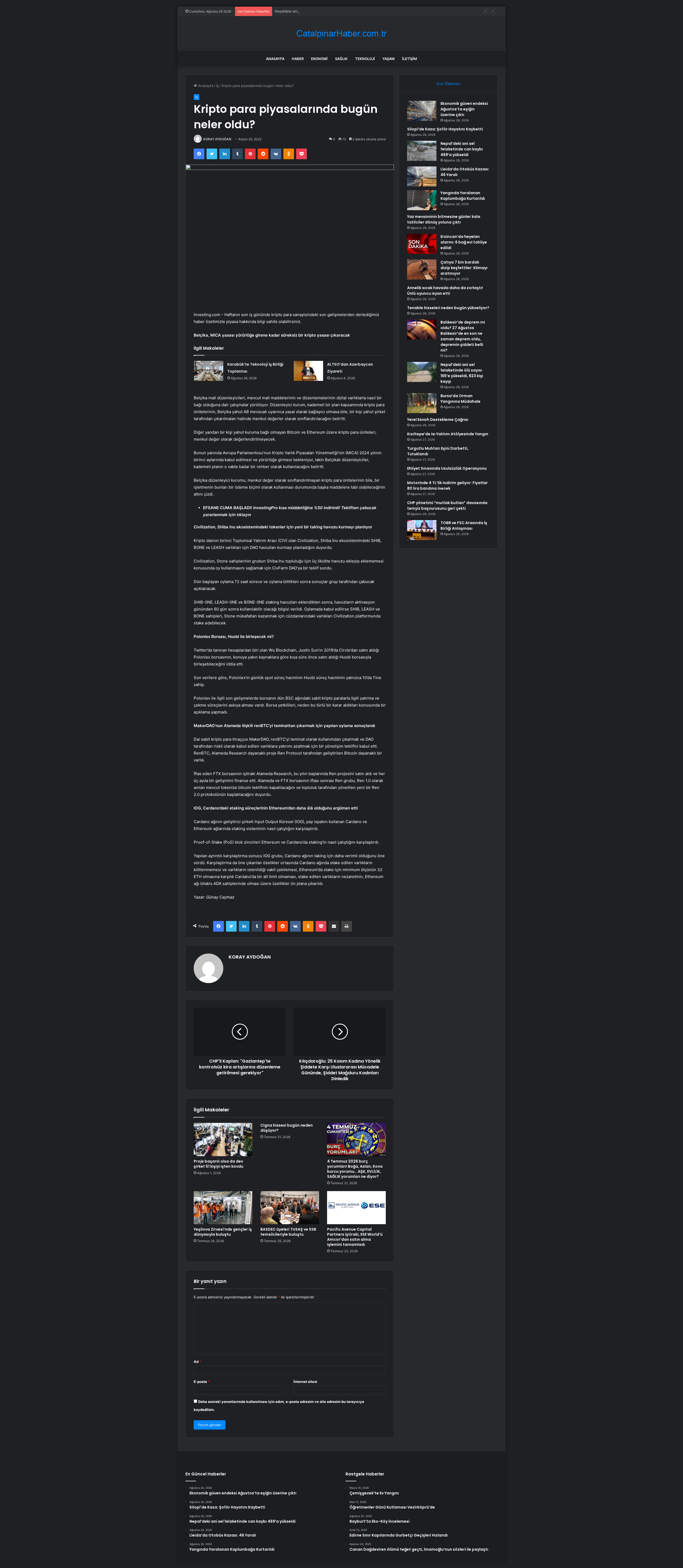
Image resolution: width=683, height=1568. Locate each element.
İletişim (409, 59)
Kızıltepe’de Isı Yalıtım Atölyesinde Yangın (447, 434)
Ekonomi (319, 59)
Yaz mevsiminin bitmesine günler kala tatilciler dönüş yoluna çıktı (443, 219)
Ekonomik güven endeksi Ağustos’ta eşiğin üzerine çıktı (464, 109)
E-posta (202, 1381)
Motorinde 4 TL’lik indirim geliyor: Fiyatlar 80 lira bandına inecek (447, 485)
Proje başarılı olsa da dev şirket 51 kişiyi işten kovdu (218, 1164)
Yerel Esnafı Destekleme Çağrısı (437, 419)
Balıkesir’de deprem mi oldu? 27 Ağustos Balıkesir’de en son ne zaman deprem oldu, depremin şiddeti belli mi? (462, 336)
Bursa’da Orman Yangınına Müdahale (460, 398)
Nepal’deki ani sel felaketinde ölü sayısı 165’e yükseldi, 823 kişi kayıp (461, 373)
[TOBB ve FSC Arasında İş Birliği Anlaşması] (421, 530)
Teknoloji (365, 59)
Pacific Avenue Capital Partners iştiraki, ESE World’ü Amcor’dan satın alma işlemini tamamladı (355, 1237)
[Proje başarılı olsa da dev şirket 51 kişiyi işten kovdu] (223, 1139)
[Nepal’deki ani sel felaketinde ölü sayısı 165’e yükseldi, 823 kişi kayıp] (421, 372)
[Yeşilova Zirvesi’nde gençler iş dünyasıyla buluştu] (223, 1207)
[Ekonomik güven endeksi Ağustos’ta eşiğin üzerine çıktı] (421, 111)
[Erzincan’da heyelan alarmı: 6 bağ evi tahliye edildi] (421, 244)
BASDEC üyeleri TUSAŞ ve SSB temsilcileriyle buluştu (288, 1232)
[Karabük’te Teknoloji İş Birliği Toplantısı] (208, 371)
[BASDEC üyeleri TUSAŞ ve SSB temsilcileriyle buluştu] (289, 1207)
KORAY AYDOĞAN (217, 139)
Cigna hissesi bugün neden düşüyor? (286, 1128)
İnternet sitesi (305, 1381)
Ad (197, 1361)
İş (217, 85)
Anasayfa (275, 59)
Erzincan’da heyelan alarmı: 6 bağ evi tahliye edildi (463, 242)
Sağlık (341, 59)
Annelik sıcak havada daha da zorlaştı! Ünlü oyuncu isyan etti (445, 290)
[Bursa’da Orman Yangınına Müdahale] (421, 403)
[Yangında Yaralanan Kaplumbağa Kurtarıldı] (421, 200)
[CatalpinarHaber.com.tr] (341, 33)
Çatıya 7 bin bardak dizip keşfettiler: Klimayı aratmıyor (463, 268)
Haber (298, 59)
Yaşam (388, 59)
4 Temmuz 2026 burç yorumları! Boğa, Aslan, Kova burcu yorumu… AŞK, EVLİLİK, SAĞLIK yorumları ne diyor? (355, 1169)
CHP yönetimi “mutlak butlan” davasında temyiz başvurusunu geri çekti (447, 505)
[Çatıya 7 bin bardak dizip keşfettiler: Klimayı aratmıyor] (421, 270)
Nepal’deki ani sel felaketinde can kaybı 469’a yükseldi (319, 11)
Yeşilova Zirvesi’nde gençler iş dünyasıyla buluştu (223, 1232)
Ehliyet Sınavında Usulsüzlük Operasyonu (447, 468)
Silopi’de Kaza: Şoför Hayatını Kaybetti (445, 129)
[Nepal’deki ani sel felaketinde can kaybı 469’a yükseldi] (421, 151)
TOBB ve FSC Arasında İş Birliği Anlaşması (463, 525)
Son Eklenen (448, 83)
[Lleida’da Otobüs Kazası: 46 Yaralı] (421, 176)
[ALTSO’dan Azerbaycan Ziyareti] (308, 371)
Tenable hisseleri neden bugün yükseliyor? (448, 307)
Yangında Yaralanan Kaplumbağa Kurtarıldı (462, 195)
